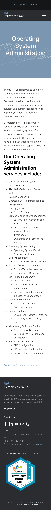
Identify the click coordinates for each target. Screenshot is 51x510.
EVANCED (16, 505)
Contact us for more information (21, 365)
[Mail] (22, 424)
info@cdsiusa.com (33, 444)
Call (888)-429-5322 (25, 4)
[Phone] (27, 424)
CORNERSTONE (28, 502)
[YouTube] (16, 424)
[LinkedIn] (11, 424)
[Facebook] (5, 424)
